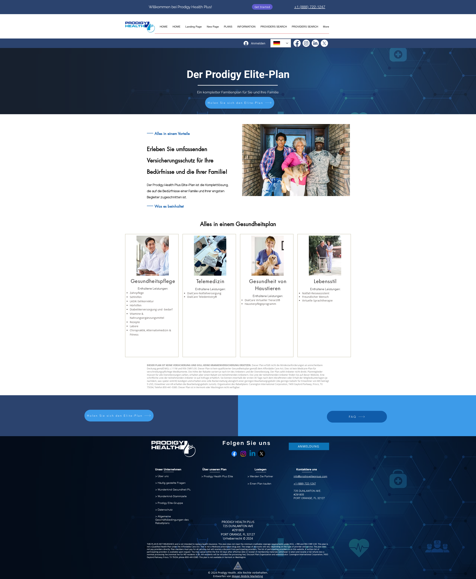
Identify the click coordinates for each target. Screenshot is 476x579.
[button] (228, 25)
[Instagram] (306, 43)
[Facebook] (297, 43)
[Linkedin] (252, 453)
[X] (324, 43)
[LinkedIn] (315, 43)
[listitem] (151, 295)
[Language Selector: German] (280, 43)
